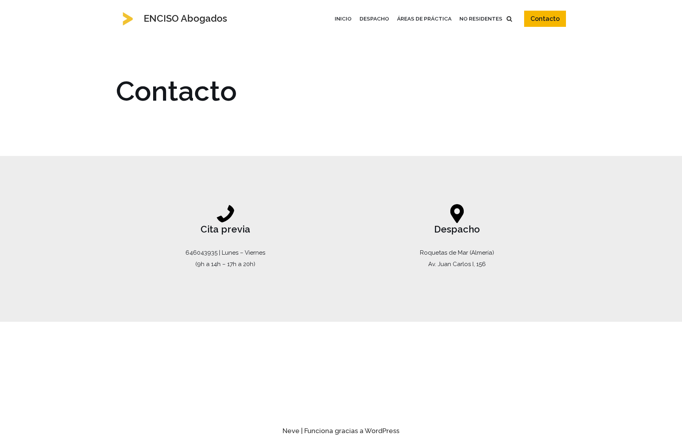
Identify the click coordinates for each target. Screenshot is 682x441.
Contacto (545, 19)
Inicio (343, 18)
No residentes (480, 18)
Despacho (374, 18)
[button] (509, 19)
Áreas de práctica (424, 18)
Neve (291, 431)
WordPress (382, 431)
